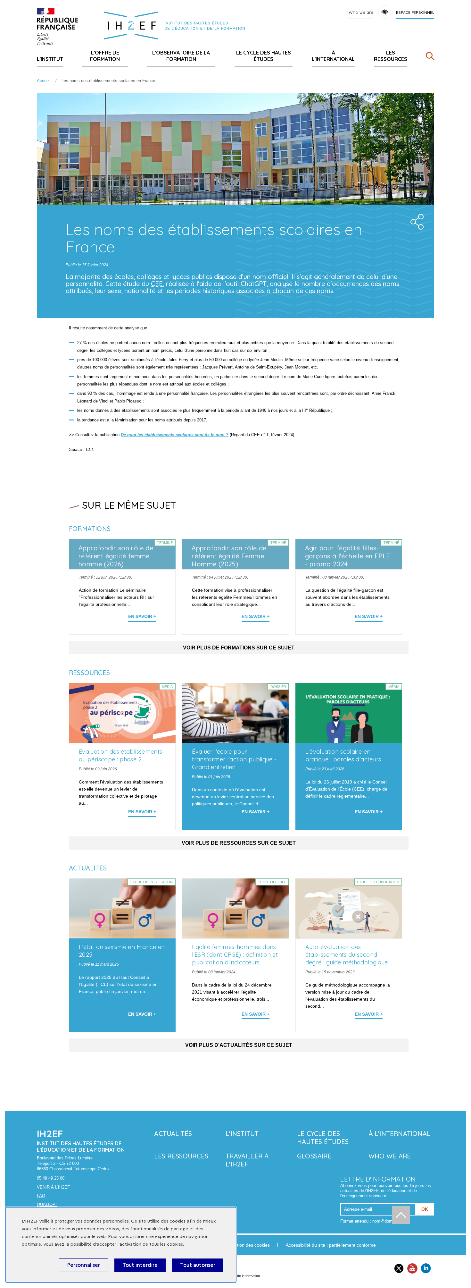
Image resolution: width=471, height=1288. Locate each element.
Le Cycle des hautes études (263, 55)
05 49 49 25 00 (50, 1178)
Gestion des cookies (249, 1245)
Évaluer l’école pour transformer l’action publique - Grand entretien (234, 759)
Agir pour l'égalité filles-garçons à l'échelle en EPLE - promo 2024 (347, 556)
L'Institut (50, 59)
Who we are (361, 12)
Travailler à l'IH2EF (247, 1160)
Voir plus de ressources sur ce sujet (239, 843)
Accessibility (384, 12)
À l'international (333, 55)
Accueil (44, 80)
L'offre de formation (105, 55)
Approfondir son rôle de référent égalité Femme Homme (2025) (229, 556)
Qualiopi (47, 1204)
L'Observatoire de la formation (181, 55)
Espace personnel (415, 12)
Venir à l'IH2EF (53, 1187)
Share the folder (415, 220)
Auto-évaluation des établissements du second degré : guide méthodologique (346, 954)
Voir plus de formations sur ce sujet (238, 647)
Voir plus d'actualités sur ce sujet (238, 1045)
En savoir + (142, 616)
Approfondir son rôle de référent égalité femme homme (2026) (115, 556)
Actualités (173, 1134)
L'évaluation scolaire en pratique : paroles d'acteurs (343, 755)
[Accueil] (57, 26)
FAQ (41, 1195)
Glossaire (314, 1156)
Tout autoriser (197, 1265)
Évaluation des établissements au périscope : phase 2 (120, 755)
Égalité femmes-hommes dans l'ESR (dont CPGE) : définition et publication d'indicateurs (235, 954)
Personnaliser (83, 1265)
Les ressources (390, 55)
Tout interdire (140, 1265)
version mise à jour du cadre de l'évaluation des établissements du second (340, 999)
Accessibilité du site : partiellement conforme (331, 1245)
